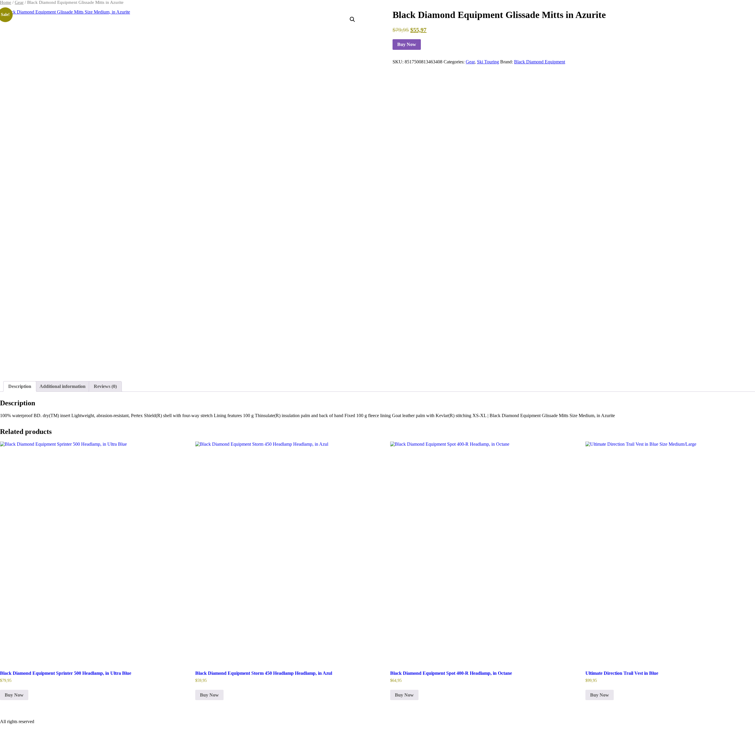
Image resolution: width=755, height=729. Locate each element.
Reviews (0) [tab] (105, 386)
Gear (19, 2)
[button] (352, 19)
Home (5, 2)
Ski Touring (488, 61)
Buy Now (406, 44)
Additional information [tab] (63, 386)
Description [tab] (19, 386)
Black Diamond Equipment (539, 61)
